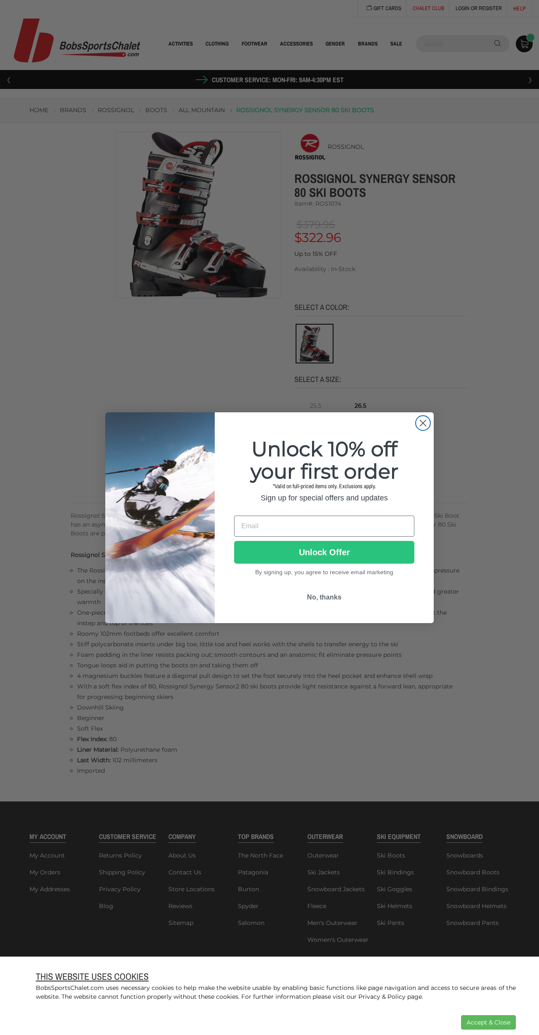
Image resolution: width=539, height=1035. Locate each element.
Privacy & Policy (382, 996)
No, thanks (324, 597)
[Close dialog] (423, 423)
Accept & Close (488, 1022)
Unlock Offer (324, 552)
